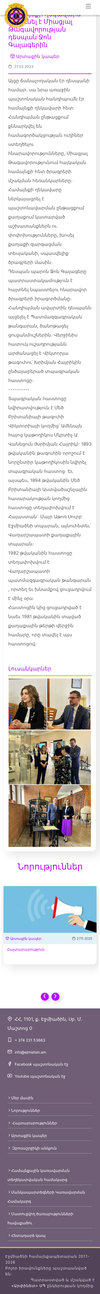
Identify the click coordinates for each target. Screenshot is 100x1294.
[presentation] (45, 997)
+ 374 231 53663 (30, 1040)
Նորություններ (25, 1110)
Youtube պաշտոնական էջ (40, 1076)
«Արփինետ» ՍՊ (28, 1285)
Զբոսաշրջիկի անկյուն (34, 1148)
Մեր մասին (22, 1098)
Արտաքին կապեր (37, 56)
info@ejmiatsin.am (30, 1052)
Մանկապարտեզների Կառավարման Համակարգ (46, 1196)
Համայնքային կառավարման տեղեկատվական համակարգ (38, 1175)
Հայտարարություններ (34, 1123)
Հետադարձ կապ (28, 1235)
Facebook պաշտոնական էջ (41, 1064)
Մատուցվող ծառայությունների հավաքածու (40, 1218)
